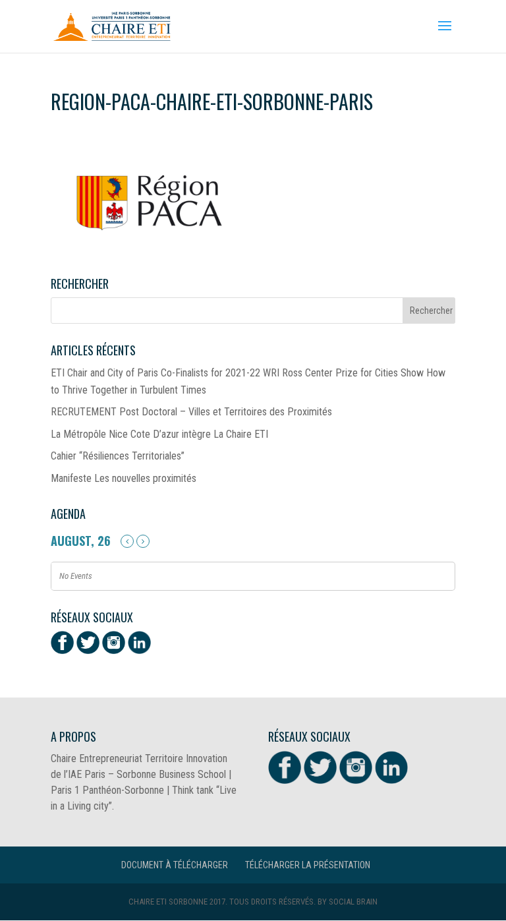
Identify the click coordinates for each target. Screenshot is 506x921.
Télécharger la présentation (307, 865)
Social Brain (353, 901)
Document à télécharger (174, 865)
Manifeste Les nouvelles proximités (123, 478)
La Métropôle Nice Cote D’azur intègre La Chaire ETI (159, 434)
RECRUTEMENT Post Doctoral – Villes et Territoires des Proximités (191, 411)
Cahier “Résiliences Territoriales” (117, 456)
